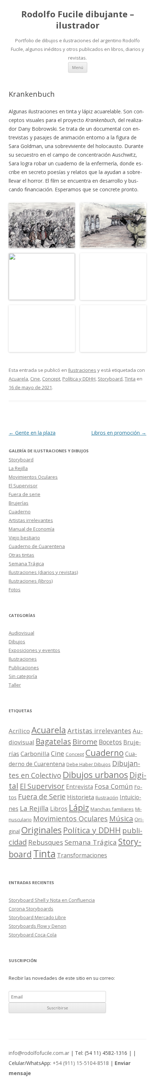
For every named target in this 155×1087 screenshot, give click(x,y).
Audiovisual (21, 633)
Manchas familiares (112, 809)
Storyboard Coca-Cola (33, 934)
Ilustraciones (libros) (31, 581)
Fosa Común (113, 786)
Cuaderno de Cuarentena (37, 546)
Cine (35, 378)
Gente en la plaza (32, 432)
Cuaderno (20, 511)
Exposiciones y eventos (34, 650)
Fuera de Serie (42, 796)
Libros (58, 809)
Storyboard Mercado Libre (37, 917)
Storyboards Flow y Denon (37, 926)
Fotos (15, 589)
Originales (41, 830)
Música (121, 818)
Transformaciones (82, 855)
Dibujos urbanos (95, 775)
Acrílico (19, 731)
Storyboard (110, 378)
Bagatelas (53, 741)
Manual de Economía (31, 529)
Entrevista (79, 787)
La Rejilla (18, 468)
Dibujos (17, 641)
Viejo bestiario (24, 537)
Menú (77, 67)
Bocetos (110, 742)
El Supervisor (23, 485)
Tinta (130, 378)
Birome (84, 742)
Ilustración (107, 797)
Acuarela (18, 378)
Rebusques (45, 842)
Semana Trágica (26, 563)
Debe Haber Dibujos (88, 764)
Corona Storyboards (31, 908)
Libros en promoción (118, 432)
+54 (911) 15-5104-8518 (81, 1063)
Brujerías (18, 503)
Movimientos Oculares (33, 477)
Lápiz (79, 807)
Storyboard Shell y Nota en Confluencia (52, 900)
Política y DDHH (79, 378)
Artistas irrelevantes (31, 520)
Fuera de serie (24, 494)
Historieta (80, 797)
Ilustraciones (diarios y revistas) (43, 572)
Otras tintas (21, 555)
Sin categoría (23, 676)
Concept (51, 378)
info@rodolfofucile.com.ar (39, 1052)
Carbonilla (35, 753)
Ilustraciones (82, 370)
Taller (15, 685)
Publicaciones (24, 667)
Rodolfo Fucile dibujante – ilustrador (77, 20)
